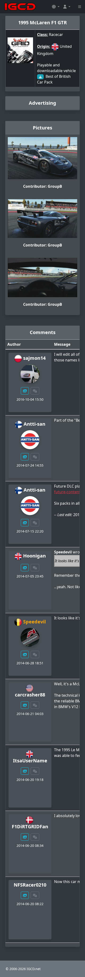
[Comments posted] (35, 391)
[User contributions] (25, 391)
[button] (55, 6)
